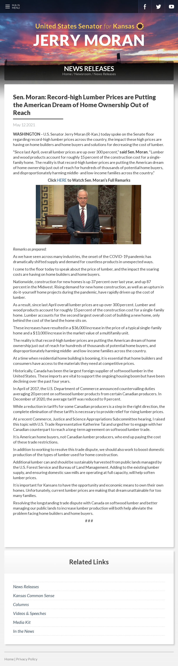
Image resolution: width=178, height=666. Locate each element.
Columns (21, 604)
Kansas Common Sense (33, 595)
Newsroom (82, 74)
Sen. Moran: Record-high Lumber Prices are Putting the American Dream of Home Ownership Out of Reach (84, 104)
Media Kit (22, 622)
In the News (23, 631)
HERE (62, 180)
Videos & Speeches (29, 613)
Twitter (158, 6)
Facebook (145, 6)
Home (67, 74)
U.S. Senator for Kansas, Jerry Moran (89, 34)
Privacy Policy (26, 659)
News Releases (105, 74)
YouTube (171, 6)
